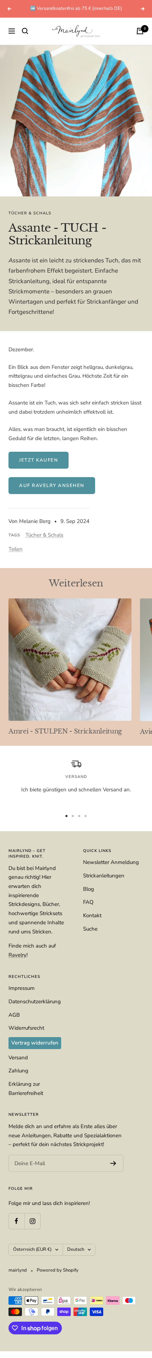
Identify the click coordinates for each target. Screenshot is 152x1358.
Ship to (18, 650)
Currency (20, 702)
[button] (76, 661)
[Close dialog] (142, 620)
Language (21, 676)
